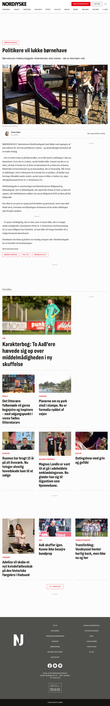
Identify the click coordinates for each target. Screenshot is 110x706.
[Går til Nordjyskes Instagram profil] (55, 666)
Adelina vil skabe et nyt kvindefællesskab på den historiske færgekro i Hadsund (17, 568)
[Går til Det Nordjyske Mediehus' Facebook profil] (50, 666)
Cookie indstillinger (55, 702)
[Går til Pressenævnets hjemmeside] (55, 688)
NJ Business (55, 631)
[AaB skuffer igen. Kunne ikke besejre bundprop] (55, 528)
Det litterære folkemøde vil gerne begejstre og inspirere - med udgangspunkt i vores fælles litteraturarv (17, 412)
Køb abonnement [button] (81, 4)
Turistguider (91, 647)
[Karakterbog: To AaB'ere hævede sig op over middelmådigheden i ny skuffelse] (36, 315)
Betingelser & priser (55, 652)
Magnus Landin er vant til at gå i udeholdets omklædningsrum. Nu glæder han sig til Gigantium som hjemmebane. (54, 475)
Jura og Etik (55, 657)
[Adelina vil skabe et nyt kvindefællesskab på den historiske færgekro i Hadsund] (18, 536)
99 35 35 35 (56, 678)
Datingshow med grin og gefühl (90, 460)
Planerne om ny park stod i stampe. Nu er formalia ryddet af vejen (53, 407)
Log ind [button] (97, 4)
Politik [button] (26, 255)
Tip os (55, 625)
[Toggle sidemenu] (105, 4)
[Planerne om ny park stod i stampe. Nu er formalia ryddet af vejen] (55, 384)
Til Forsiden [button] (55, 587)
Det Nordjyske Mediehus (58, 673)
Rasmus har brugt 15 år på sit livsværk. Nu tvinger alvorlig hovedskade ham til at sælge (18, 467)
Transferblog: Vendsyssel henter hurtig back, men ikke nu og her (90, 551)
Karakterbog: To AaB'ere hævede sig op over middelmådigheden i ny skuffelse (28, 354)
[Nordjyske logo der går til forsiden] (14, 4)
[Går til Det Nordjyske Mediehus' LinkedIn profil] (60, 666)
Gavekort (55, 641)
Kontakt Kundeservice (91, 625)
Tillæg (91, 652)
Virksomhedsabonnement (55, 636)
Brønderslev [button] (40, 255)
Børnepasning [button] (10, 43)
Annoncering (55, 647)
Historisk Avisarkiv (92, 631)
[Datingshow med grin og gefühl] (91, 441)
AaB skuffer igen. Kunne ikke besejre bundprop (52, 549)
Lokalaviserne (91, 641)
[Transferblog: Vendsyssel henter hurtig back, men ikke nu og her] (91, 528)
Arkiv (91, 636)
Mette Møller (16, 132)
